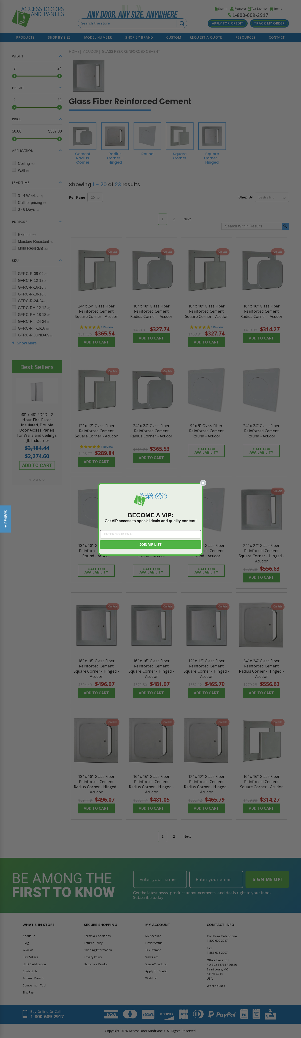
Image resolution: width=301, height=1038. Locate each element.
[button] (5, 519)
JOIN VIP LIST (150, 544)
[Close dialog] (203, 483)
